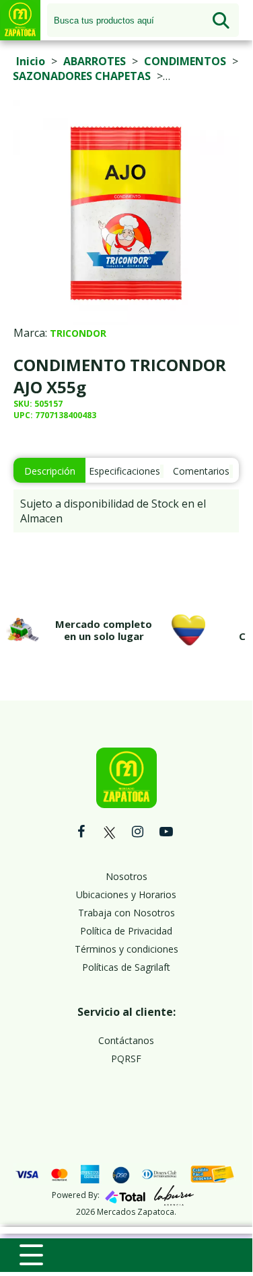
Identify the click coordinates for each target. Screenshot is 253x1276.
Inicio (30, 61)
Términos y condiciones (126, 949)
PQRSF (126, 1058)
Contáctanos (126, 1040)
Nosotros (126, 876)
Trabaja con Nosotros (126, 912)
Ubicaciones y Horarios (126, 894)
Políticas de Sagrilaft (126, 967)
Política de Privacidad (126, 930)
